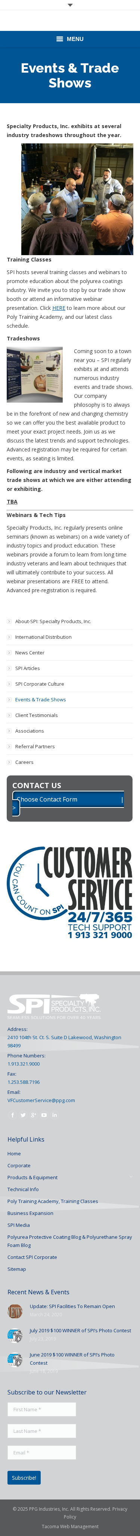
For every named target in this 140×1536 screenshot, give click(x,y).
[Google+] (33, 1115)
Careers (24, 762)
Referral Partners (35, 746)
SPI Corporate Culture (39, 683)
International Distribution (43, 637)
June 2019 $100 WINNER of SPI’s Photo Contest (72, 1358)
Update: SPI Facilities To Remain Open (72, 1306)
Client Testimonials (36, 715)
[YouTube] (44, 1115)
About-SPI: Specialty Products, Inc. (53, 621)
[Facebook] (12, 1115)
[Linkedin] (54, 1115)
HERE (58, 307)
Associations (29, 730)
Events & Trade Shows (40, 699)
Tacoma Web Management (70, 1526)
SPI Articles (27, 668)
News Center (29, 652)
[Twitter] (23, 1115)
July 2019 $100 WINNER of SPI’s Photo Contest (80, 1330)
